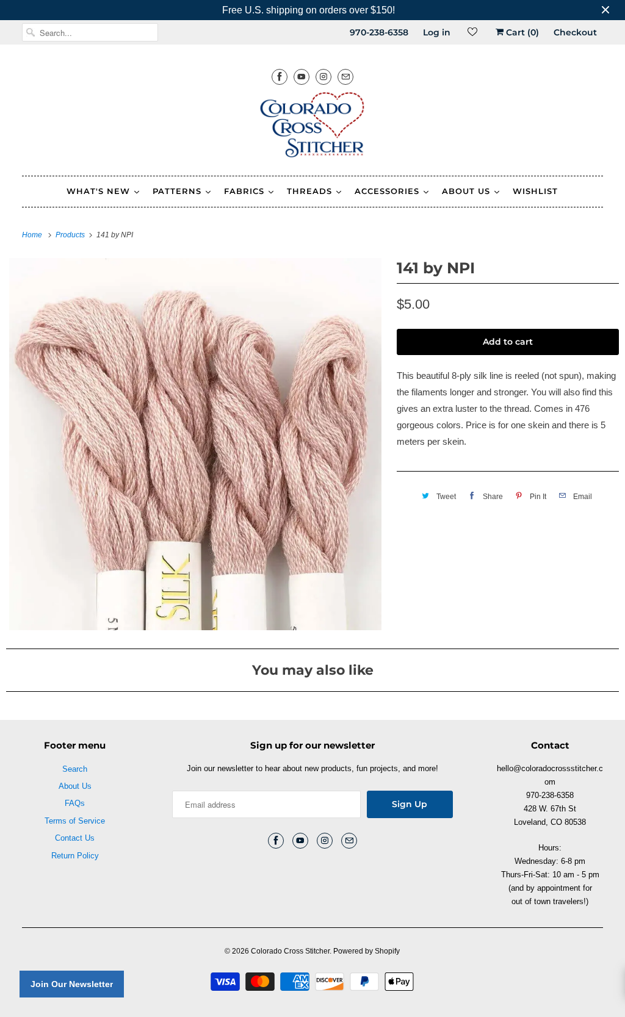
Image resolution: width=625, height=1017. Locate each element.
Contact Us (75, 838)
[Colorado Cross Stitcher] (313, 127)
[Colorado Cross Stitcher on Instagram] (323, 76)
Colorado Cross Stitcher (290, 951)
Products (71, 235)
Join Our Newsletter (72, 984)
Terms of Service (75, 820)
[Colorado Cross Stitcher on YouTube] (301, 76)
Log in (436, 32)
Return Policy (75, 855)
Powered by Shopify (366, 951)
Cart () (521, 32)
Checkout (575, 32)
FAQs (75, 803)
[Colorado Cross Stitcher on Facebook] (279, 76)
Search (74, 769)
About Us (75, 786)
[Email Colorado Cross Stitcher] (345, 76)
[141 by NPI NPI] (195, 444)
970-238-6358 (379, 32)
